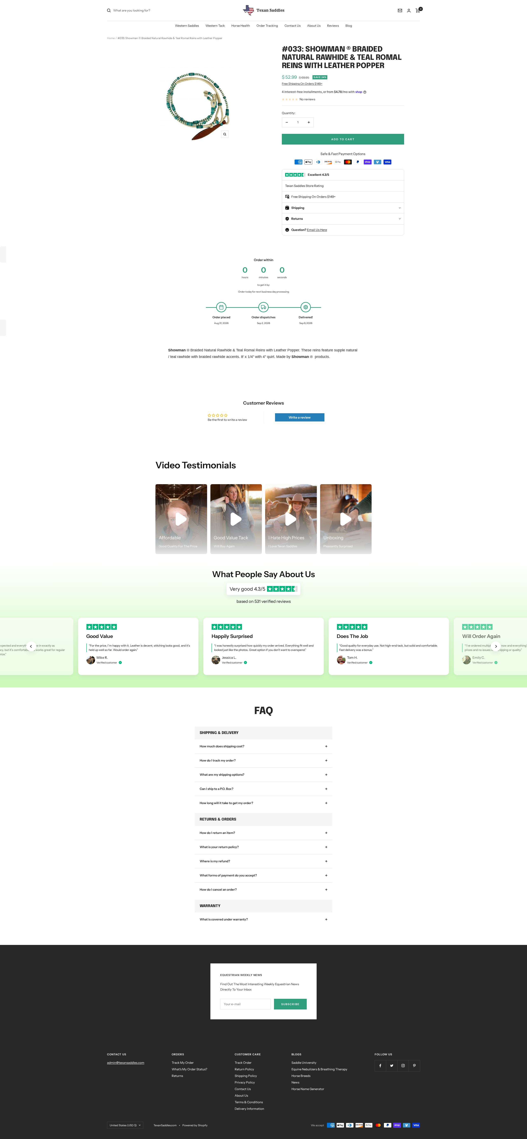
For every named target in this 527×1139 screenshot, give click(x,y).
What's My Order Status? (189, 1069)
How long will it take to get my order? (226, 803)
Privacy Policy (245, 1082)
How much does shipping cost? (222, 746)
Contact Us (292, 26)
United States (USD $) (123, 1125)
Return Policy (244, 1069)
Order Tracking (267, 26)
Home (111, 38)
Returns (177, 1076)
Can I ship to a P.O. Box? (216, 789)
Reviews (333, 26)
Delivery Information (249, 1109)
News (295, 1082)
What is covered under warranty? (224, 919)
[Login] (409, 10)
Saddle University (303, 1063)
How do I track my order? (218, 760)
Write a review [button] (300, 417)
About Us (314, 26)
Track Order (243, 1063)
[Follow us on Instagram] (403, 1065)
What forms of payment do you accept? (228, 875)
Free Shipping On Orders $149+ (302, 84)
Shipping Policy (246, 1076)
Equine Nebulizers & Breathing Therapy (319, 1069)
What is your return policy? (219, 847)
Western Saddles (187, 26)
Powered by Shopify (195, 1125)
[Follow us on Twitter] (391, 1065)
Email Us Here (317, 230)
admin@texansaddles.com (125, 1063)
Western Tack (215, 26)
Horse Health (240, 26)
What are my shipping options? (222, 775)
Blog (348, 26)
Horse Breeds (300, 1076)
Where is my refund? (215, 861)
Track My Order (183, 1063)
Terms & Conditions (249, 1102)
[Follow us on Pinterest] (414, 1065)
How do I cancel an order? (218, 889)
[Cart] (418, 10)
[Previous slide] (31, 646)
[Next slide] (496, 646)
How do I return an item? (217, 833)
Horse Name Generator (307, 1089)
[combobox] (144, 10)
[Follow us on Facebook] (380, 1065)
